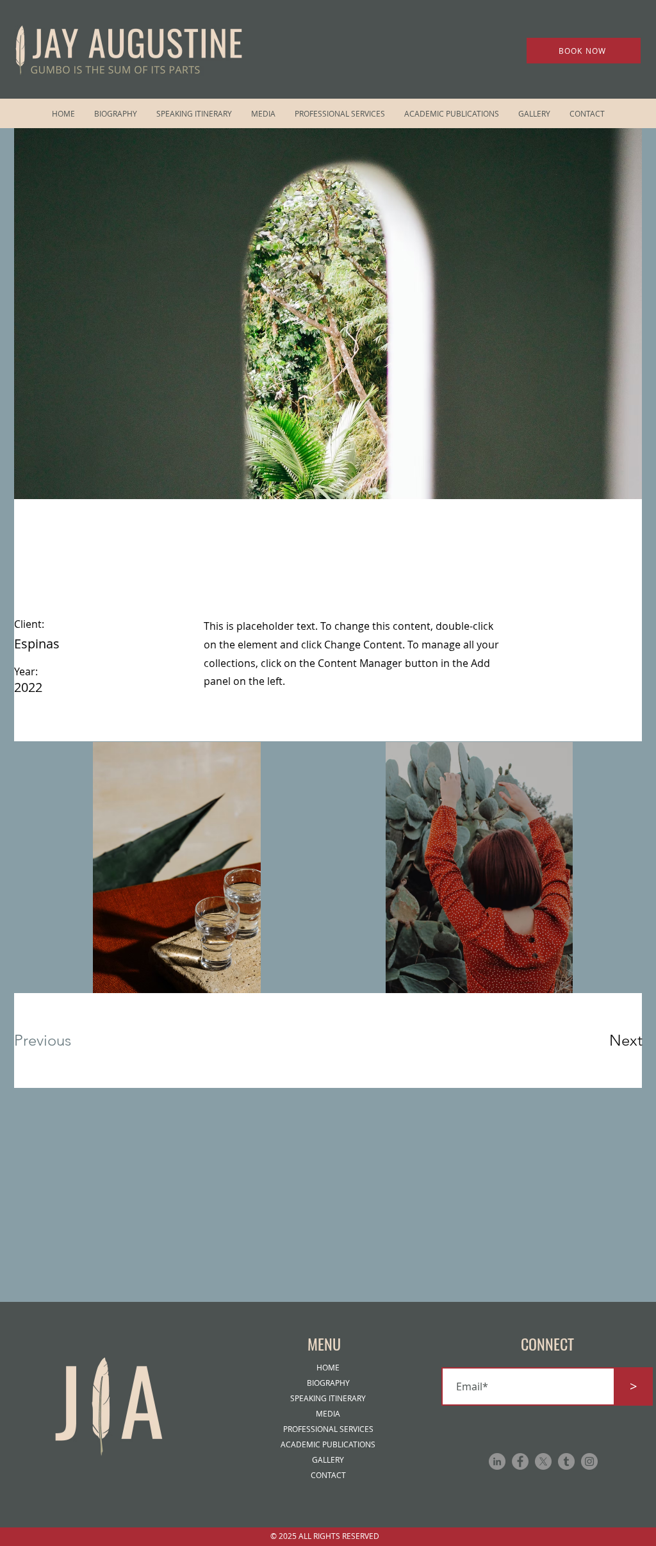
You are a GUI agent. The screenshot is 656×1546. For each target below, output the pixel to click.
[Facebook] (520, 1461)
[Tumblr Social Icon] (566, 1461)
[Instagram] (589, 1461)
